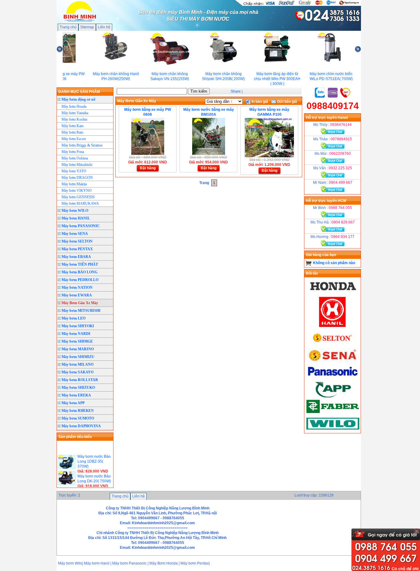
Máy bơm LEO (73, 318)
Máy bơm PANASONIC (80, 226)
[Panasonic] (332, 379)
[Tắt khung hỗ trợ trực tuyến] (416, 531)
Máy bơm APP (73, 403)
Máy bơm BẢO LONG (79, 272)
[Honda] (332, 293)
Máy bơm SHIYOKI (77, 326)
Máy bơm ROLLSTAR (79, 380)
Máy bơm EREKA (76, 395)
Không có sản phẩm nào (334, 263)
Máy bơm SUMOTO (77, 418)
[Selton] (332, 344)
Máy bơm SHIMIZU (77, 357)
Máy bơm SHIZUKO (78, 387)
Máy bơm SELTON (77, 241)
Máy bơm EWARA (76, 295)
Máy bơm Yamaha (74, 113)
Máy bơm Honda (73, 106)
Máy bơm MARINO (77, 349)
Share (236, 91)
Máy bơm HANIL (75, 218)
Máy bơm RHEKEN (77, 410)
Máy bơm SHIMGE (77, 341)
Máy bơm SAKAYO (77, 372)
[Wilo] (332, 430)
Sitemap (87, 27)
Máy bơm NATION (77, 287)
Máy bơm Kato (72, 126)
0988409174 (333, 106)
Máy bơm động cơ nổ (78, 99)
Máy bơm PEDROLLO (79, 280)
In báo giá (259, 101)
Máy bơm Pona (72, 152)
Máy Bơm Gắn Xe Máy (79, 303)
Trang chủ (68, 27)
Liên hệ (104, 27)
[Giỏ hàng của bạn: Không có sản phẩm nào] (308, 263)
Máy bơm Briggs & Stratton (81, 145)
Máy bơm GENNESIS (78, 197)
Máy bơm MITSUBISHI (81, 310)
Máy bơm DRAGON (77, 177)
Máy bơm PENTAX (77, 249)
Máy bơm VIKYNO (76, 190)
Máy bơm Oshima (74, 158)
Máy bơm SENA (74, 233)
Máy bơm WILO (74, 210)
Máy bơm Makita (74, 184)
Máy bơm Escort (73, 139)
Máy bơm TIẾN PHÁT (79, 264)
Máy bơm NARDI (75, 334)
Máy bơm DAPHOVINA (81, 426)
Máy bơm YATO (73, 171)
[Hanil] (333, 327)
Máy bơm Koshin (74, 119)
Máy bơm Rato (72, 132)
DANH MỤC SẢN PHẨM (79, 92)
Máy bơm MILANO (77, 364)
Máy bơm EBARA (76, 257)
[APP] (332, 396)
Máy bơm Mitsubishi (76, 165)
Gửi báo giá (286, 101)
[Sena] (332, 362)
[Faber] (332, 413)
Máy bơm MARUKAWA (80, 203)
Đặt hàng (148, 168)
